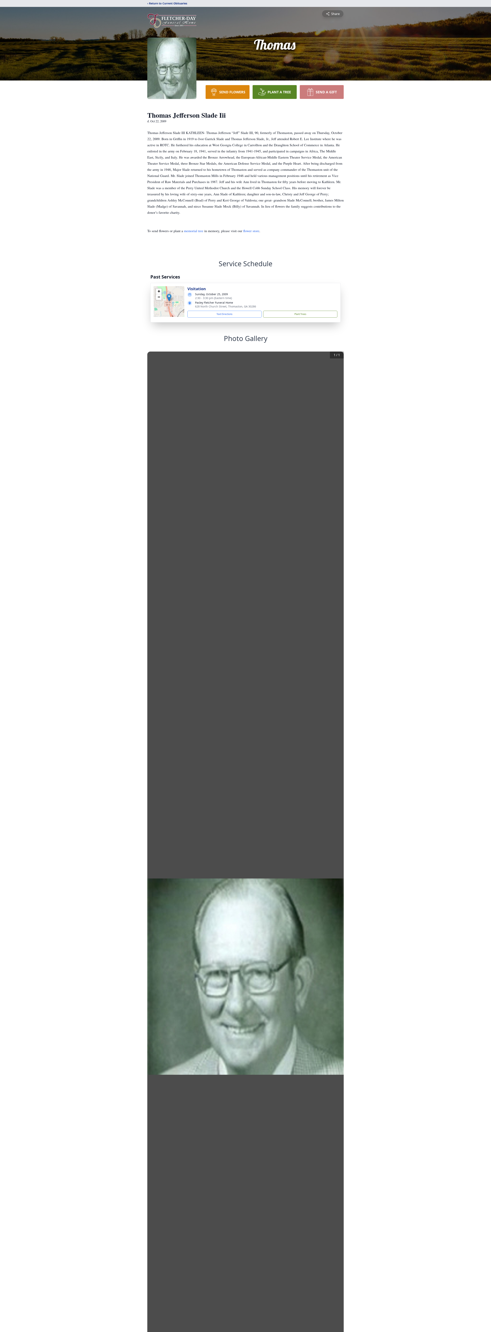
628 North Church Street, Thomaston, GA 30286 (225, 306)
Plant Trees (300, 314)
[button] (169, 298)
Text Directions (224, 314)
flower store (251, 230)
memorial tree (193, 230)
